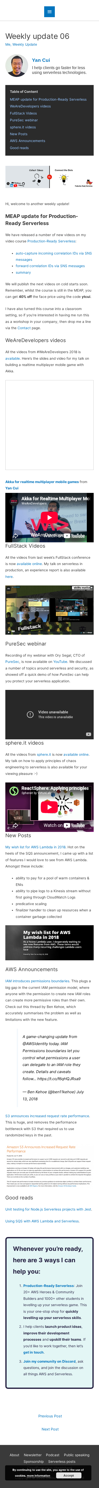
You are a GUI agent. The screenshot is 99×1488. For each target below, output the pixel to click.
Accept (68, 1475)
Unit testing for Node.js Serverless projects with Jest (48, 1209)
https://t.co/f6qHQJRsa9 (58, 1078)
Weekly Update (24, 44)
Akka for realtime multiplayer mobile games (42, 482)
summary (23, 272)
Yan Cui (12, 488)
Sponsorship (34, 1461)
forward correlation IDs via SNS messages (50, 266)
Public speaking (76, 1455)
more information (38, 1475)
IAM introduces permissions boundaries (37, 981)
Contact (24, 328)
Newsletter (33, 1455)
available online (29, 564)
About (14, 1455)
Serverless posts (61, 1461)
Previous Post (50, 1416)
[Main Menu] (49, 11)
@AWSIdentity (35, 1043)
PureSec (12, 662)
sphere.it (44, 754)
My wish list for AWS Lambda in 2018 (35, 847)
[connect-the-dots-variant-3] (49, 177)
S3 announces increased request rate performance (47, 1116)
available (12, 358)
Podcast (52, 1455)
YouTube (60, 662)
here (9, 577)
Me (7, 44)
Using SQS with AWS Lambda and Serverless (42, 1221)
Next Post (50, 1429)
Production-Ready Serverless (51, 241)
